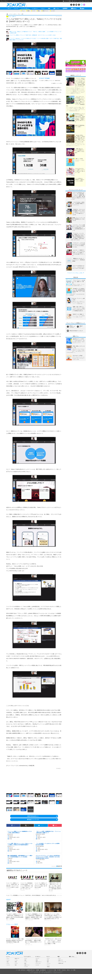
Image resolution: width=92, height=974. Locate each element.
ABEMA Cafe (60, 963)
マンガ (8, 960)
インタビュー (35, 8)
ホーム (9, 8)
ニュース (16, 8)
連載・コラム (56, 8)
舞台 (39, 10)
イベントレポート (25, 8)
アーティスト (38, 963)
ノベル (16, 960)
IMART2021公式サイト (33, 816)
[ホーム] (7, 14)
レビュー (43, 8)
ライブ (33, 10)
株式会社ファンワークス (33, 819)
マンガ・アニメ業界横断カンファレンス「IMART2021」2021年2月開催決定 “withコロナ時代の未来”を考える (34, 895)
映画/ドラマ (17, 958)
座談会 (48, 966)
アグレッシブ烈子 (12, 924)
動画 (49, 8)
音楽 (7, 961)
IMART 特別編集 (45, 78)
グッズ (16, 963)
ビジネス (53, 10)
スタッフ (37, 958)
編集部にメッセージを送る (57, 83)
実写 (48, 960)
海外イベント (45, 10)
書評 (48, 961)
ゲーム (8, 963)
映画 (28, 10)
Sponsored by (54, 866)
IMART (8, 899)
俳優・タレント (38, 961)
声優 (16, 961)
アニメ (23, 10)
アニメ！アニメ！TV (62, 961)
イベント (48, 963)
